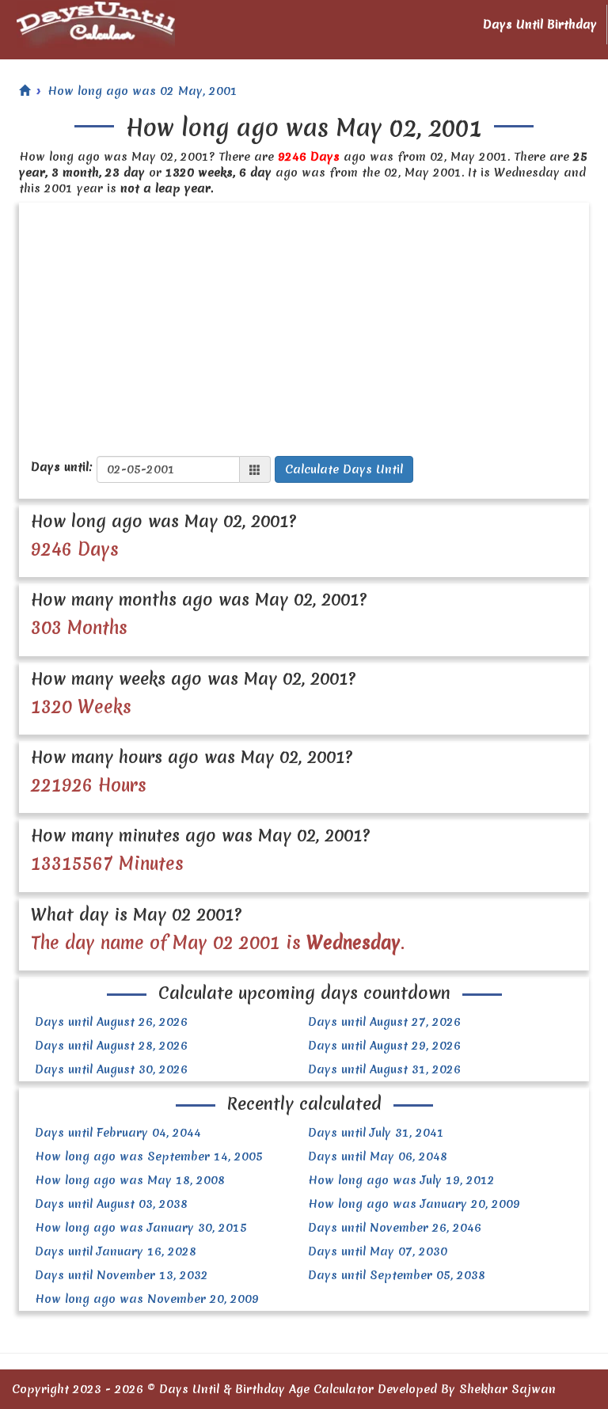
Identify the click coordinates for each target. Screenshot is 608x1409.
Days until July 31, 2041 (376, 1133)
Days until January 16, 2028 (115, 1251)
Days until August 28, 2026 (111, 1046)
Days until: (62, 467)
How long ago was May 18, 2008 (130, 1180)
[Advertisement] (304, 321)
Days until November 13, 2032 (121, 1275)
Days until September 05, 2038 (396, 1275)
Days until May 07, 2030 (377, 1251)
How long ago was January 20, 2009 (414, 1204)
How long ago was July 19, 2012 (401, 1180)
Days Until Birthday (540, 24)
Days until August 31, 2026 (384, 1069)
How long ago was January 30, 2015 (141, 1228)
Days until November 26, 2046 (394, 1228)
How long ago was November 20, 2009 (147, 1299)
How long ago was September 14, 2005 (149, 1156)
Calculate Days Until (344, 469)
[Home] (24, 91)
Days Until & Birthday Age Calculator (266, 1389)
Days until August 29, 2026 (384, 1046)
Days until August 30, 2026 (111, 1069)
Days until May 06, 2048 (377, 1156)
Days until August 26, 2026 (111, 1022)
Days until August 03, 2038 (111, 1204)
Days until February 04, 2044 (118, 1133)
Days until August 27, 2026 (384, 1022)
